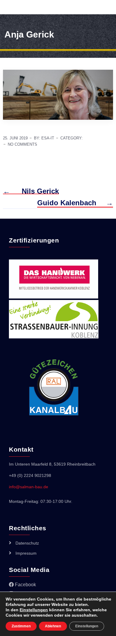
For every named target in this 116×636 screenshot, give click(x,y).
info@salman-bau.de (28, 486)
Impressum (26, 553)
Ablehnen (53, 626)
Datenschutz (27, 543)
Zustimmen (21, 626)
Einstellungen (34, 609)
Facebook (25, 584)
